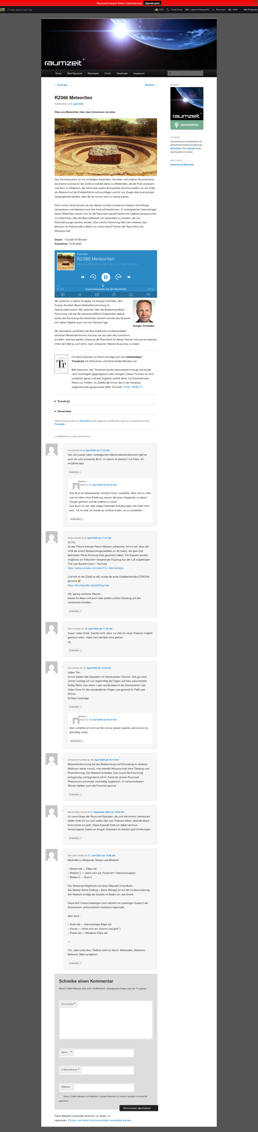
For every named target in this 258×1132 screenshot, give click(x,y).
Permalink (60, 424)
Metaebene (175, 148)
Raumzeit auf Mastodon (182, 164)
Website (65, 1086)
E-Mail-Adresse (70, 1069)
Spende (191, 148)
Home (58, 73)
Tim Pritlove (85, 420)
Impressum (139, 73)
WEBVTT (137, 387)
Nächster (151, 84)
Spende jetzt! (152, 3)
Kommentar (68, 1004)
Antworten (75, 471)
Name (66, 1052)
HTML (126, 387)
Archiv (108, 73)
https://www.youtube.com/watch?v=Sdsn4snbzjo (96, 568)
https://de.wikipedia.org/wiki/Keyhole (88, 585)
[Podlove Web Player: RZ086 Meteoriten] (106, 274)
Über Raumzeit (74, 73)
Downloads (122, 73)
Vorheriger (61, 84)
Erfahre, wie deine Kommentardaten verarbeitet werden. (100, 1120)
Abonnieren (93, 73)
